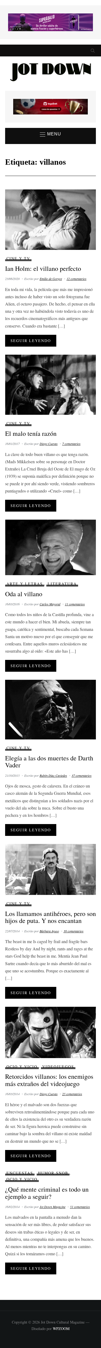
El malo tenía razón (31, 433)
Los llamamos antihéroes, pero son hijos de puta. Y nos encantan (50, 917)
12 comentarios (76, 278)
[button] (50, 134)
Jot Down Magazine (52, 1207)
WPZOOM (61, 1328)
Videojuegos (58, 1066)
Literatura (62, 583)
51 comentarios (80, 1207)
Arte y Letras (24, 583)
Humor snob (53, 1173)
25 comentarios (72, 1094)
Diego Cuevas (49, 443)
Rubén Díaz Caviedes (53, 775)
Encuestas (19, 1173)
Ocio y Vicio (21, 1066)
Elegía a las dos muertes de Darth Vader (49, 761)
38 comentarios (73, 931)
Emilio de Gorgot (51, 278)
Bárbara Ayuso (49, 931)
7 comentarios (71, 443)
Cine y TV (18, 258)
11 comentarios (75, 604)
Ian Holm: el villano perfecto (43, 268)
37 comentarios (82, 775)
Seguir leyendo (31, 340)
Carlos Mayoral (50, 604)
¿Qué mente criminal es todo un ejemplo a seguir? (47, 1192)
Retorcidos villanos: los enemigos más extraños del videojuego (49, 1080)
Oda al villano (23, 593)
